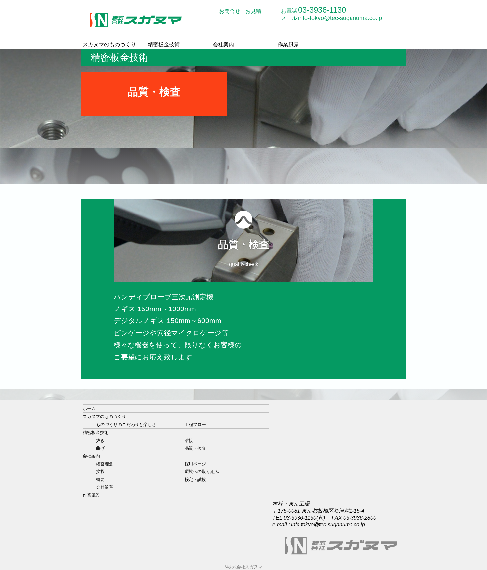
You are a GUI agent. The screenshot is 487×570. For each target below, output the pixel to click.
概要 (100, 479)
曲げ (100, 448)
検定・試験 (195, 479)
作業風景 (288, 44)
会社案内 (223, 44)
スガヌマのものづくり (109, 44)
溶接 (189, 440)
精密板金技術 (164, 44)
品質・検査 (195, 448)
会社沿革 (104, 487)
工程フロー (195, 424)
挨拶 (100, 471)
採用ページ (195, 463)
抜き (100, 440)
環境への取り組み (202, 471)
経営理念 (104, 463)
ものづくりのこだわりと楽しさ (126, 424)
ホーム (89, 408)
